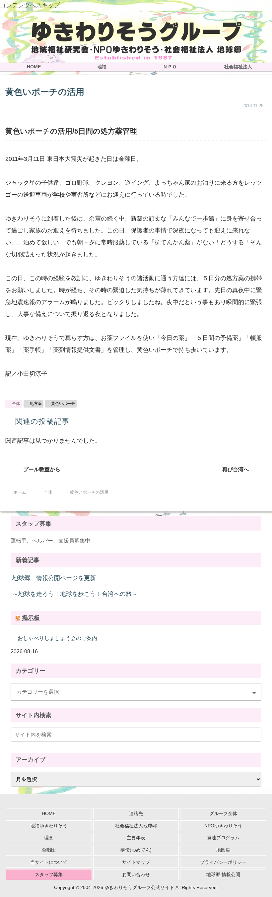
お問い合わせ (136, 874)
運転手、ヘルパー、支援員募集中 (50, 541)
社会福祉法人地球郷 (136, 825)
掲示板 (31, 617)
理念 (48, 837)
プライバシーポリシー (223, 862)
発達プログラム (223, 837)
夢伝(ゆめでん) (136, 850)
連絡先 (136, 813)
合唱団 (49, 850)
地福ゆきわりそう (48, 825)
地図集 (223, 850)
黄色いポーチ (63, 403)
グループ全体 (223, 813)
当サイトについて (48, 862)
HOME (49, 813)
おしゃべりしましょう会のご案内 (57, 638)
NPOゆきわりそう (223, 825)
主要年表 (136, 837)
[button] (255, 734)
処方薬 (36, 403)
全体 (16, 403)
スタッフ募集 (49, 874)
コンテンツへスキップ (30, 5)
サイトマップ (136, 862)
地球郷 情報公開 (223, 874)
